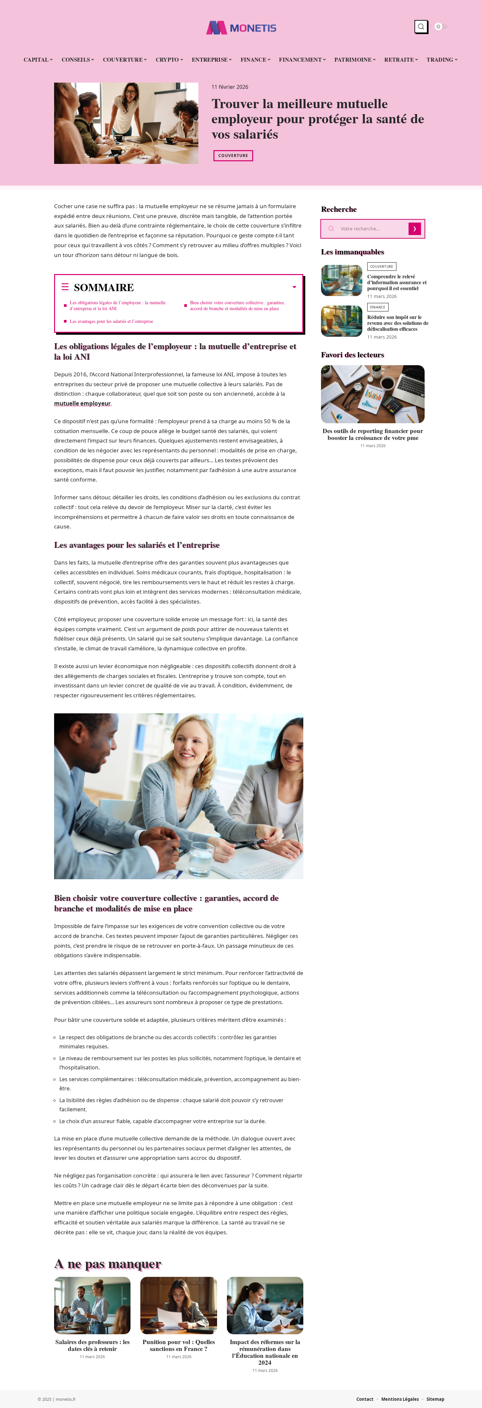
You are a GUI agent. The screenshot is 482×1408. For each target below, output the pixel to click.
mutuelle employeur (82, 403)
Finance (378, 307)
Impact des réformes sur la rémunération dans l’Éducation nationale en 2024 (265, 1352)
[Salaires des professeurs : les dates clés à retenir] (92, 1305)
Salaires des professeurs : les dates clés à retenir (92, 1345)
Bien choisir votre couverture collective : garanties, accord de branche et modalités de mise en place (237, 305)
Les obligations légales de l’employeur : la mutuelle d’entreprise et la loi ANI (118, 305)
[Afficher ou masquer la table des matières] (215, 287)
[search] (421, 26)
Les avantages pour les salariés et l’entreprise (111, 321)
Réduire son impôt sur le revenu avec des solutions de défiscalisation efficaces (398, 322)
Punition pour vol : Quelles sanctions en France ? (179, 1345)
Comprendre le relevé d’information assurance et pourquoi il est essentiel (397, 282)
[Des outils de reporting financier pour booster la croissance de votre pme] (373, 394)
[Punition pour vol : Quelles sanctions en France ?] (178, 1305)
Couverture (233, 155)
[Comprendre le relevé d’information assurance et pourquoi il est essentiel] (341, 280)
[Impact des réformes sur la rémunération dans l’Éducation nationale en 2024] (265, 1305)
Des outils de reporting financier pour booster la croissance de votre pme (373, 434)
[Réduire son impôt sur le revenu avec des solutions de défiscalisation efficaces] (341, 321)
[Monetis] (241, 26)
